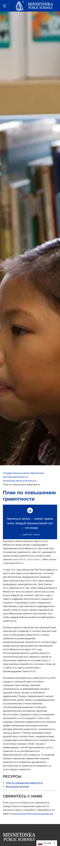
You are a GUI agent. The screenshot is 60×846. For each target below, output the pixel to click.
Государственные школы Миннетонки (32, 2)
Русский (47, 843)
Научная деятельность (15, 477)
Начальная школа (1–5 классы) (19, 480)
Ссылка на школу (19, 837)
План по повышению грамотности (24, 782)
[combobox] (46, 843)
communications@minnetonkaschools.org (32, 813)
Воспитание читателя (17, 786)
